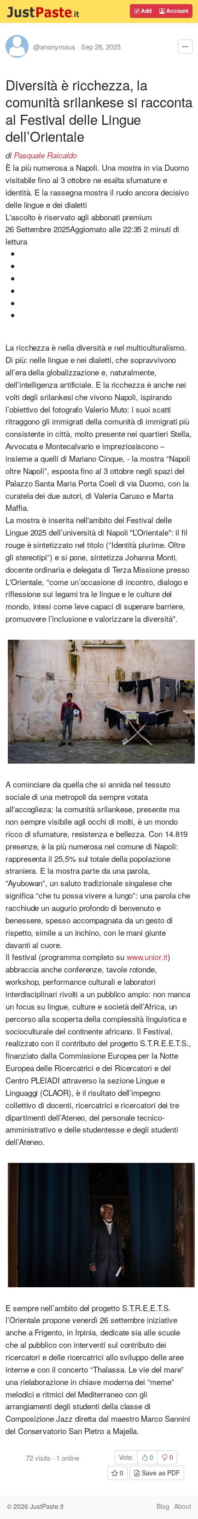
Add (145, 10)
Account (176, 10)
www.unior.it (147, 956)
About (182, 1506)
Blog (163, 1506)
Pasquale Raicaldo (45, 155)
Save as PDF (160, 1472)
